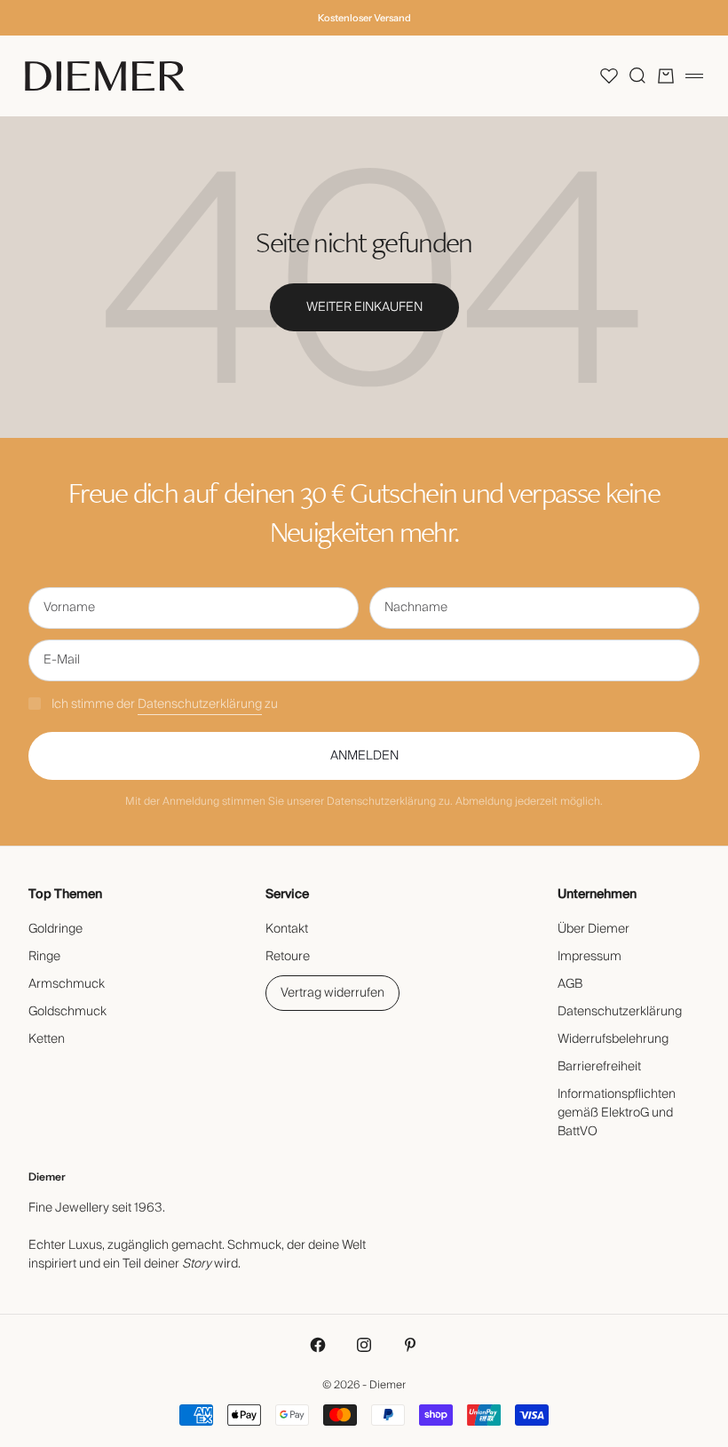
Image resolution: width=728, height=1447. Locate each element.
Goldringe (55, 929)
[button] (609, 75)
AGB (570, 984)
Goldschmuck (67, 1011)
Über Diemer (593, 929)
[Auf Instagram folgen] (364, 1345)
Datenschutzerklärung (200, 704)
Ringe (44, 956)
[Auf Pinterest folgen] (410, 1345)
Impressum (589, 956)
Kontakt (286, 929)
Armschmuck (66, 984)
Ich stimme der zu (164, 704)
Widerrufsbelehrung (613, 1039)
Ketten (46, 1039)
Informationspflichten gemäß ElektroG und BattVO (617, 1113)
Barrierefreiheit (599, 1066)
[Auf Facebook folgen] (318, 1345)
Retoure (287, 956)
